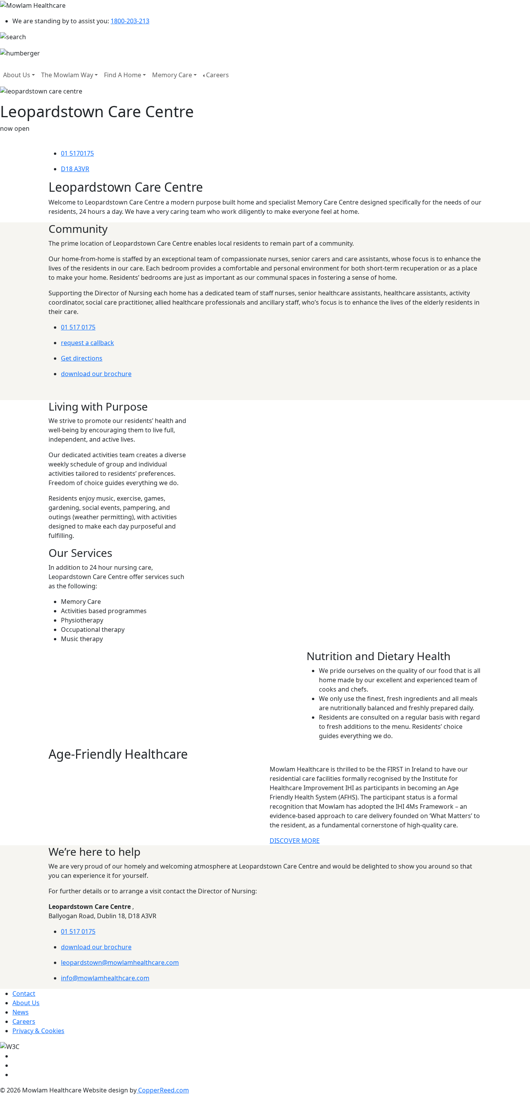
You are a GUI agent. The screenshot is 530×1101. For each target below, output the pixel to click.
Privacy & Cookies (38, 1030)
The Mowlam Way (67, 75)
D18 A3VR (75, 169)
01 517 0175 (78, 327)
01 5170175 (77, 153)
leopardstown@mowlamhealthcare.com (120, 962)
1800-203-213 (130, 21)
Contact (23, 993)
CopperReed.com (163, 1090)
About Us (16, 75)
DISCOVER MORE (295, 840)
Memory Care (172, 75)
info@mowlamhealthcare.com (105, 978)
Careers (217, 75)
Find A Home (122, 75)
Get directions (81, 358)
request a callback (87, 342)
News (20, 1012)
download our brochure (96, 373)
